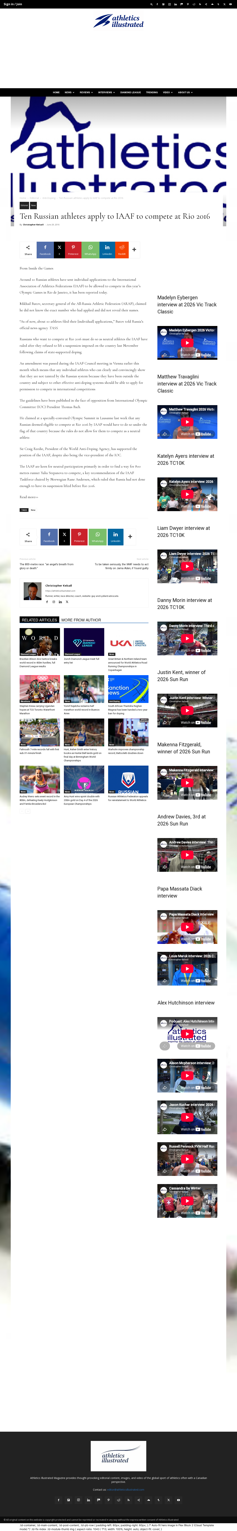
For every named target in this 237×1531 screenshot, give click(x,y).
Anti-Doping (48, 198)
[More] (134, 250)
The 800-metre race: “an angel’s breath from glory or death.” (47, 566)
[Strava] (218, 4)
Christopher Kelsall (33, 224)
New (33, 510)
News (68, 92)
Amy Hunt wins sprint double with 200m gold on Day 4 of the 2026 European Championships (82, 800)
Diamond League (130, 92)
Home (56, 92)
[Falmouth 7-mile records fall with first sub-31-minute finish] (40, 732)
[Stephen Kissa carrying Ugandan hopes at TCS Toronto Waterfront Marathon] (40, 689)
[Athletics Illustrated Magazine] (118, 20)
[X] (224, 4)
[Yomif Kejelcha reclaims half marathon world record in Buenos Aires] (84, 689)
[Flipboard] (163, 4)
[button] (151, 4)
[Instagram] (169, 4)
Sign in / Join (13, 4)
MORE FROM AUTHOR (81, 620)
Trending (152, 92)
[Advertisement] (118, 60)
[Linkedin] (175, 4)
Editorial (34, 198)
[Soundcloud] (212, 4)
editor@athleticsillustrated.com (125, 1489)
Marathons (25, 701)
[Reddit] (194, 4)
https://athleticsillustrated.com (60, 591)
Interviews (105, 92)
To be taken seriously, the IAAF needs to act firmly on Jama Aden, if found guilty (121, 566)
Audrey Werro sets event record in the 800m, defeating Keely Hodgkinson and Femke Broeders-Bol (40, 800)
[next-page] (28, 811)
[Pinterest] (188, 4)
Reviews (85, 92)
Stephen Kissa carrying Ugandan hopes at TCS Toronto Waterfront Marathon (37, 710)
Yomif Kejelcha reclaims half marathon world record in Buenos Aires (81, 710)
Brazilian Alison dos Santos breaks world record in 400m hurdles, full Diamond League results (38, 663)
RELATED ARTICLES (39, 620)
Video (166, 92)
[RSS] (200, 4)
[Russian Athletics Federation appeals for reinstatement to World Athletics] (128, 779)
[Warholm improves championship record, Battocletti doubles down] (128, 732)
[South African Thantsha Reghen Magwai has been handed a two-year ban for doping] (128, 689)
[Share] (206, 4)
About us (184, 92)
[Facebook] (157, 4)
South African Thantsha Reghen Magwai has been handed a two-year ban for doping (127, 710)
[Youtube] (230, 4)
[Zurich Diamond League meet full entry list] (84, 642)
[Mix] (181, 4)
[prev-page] (22, 811)
